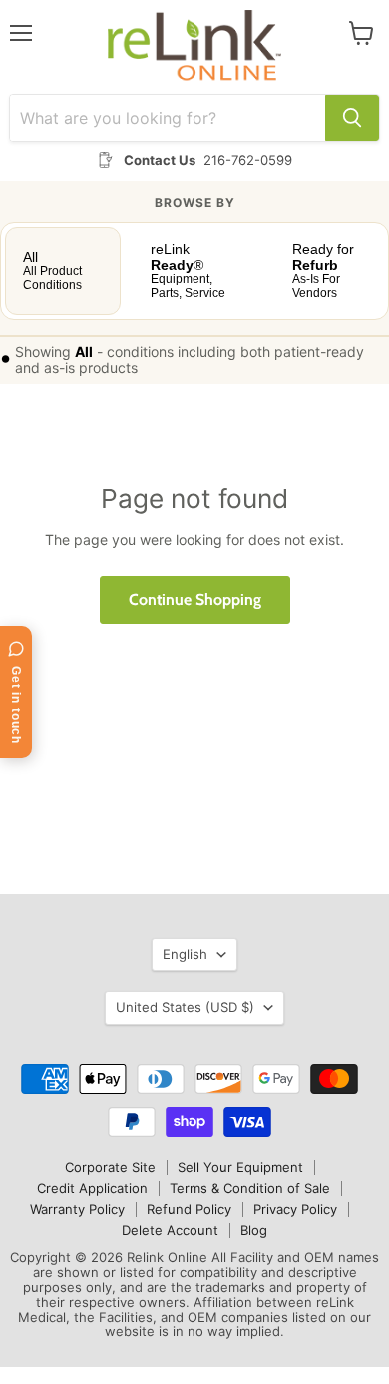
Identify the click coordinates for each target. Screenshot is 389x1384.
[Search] (352, 118)
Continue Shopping (195, 599)
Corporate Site (110, 1167)
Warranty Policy (77, 1209)
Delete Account (170, 1230)
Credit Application (92, 1188)
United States (185, 1007)
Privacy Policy (295, 1209)
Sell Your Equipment (240, 1167)
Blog (253, 1230)
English (185, 954)
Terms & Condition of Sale (250, 1188)
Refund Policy (189, 1209)
